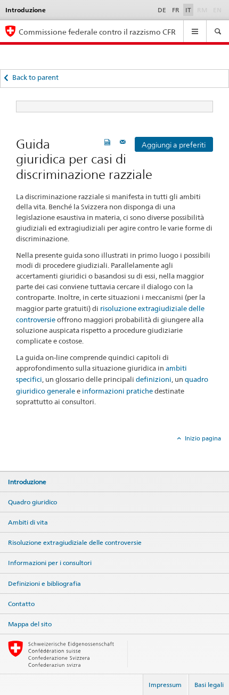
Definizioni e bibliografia (44, 583)
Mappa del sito (30, 624)
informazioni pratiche (117, 391)
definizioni (153, 379)
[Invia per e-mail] (124, 142)
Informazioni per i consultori (50, 563)
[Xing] (35, 455)
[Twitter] (23, 455)
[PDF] (108, 142)
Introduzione (27, 482)
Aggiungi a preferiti (174, 145)
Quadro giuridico (32, 502)
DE (162, 10)
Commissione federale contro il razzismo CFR (97, 31)
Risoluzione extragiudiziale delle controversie (75, 542)
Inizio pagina (202, 438)
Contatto (21, 604)
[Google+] (29, 455)
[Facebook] (13, 455)
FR (175, 10)
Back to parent (35, 77)
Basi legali (209, 685)
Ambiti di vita (28, 522)
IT (188, 10)
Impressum (165, 685)
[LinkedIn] (44, 455)
